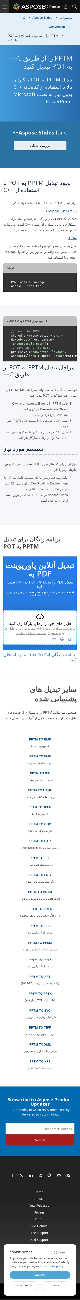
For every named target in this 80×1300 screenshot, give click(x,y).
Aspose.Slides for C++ (61, 211)
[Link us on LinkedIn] (31, 1175)
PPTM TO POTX (40, 909)
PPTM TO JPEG (40, 807)
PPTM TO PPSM (40, 943)
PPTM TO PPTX (40, 993)
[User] (65, 6)
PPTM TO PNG (40, 875)
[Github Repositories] (59, 1175)
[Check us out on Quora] (50, 1175)
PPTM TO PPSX (40, 959)
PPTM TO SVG (40, 1010)
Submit (40, 1140)
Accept (40, 1275)
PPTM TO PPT (40, 976)
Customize (24, 1285)
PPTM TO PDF (40, 858)
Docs (39, 1219)
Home (38, 1192)
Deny (55, 1285)
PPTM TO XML (40, 1044)
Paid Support (39, 1239)
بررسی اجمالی (40, 145)
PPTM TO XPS (40, 1061)
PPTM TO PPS (40, 926)
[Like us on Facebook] (12, 1175)
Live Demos (39, 1226)
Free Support (39, 1233)
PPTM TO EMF (40, 756)
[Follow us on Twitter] (22, 1175)
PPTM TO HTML (40, 790)
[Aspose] (29, 6)
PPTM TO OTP (40, 841)
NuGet (72, 238)
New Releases (39, 1205)
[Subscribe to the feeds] (68, 1175)
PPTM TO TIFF (40, 1027)
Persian (54, 6)
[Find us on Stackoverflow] (40, 1175)
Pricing (39, 1212)
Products (38, 1199)
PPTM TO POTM (40, 892)
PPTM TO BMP (40, 739)
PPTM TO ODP (40, 824)
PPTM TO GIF (40, 773)
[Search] (74, 6)
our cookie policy (53, 1266)
